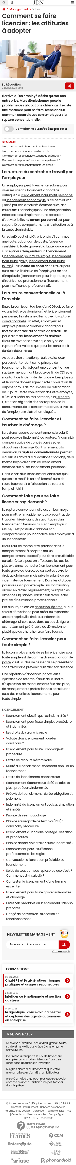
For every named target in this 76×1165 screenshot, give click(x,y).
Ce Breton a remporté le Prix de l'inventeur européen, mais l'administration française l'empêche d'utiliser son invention (34, 1060)
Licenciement (13, 709)
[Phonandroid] (56, 1160)
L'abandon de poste (32, 241)
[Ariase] (20, 1160)
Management (19, 9)
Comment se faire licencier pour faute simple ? (28, 165)
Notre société (51, 1103)
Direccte (63, 396)
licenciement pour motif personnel (47, 195)
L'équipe (36, 1103)
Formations (17, 969)
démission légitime (48, 606)
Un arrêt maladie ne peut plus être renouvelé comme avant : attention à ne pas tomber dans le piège (36, 1082)
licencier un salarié (46, 185)
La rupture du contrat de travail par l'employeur (28, 146)
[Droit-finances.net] (56, 1144)
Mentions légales (36, 1114)
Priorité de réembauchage (26, 815)
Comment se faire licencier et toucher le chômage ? (31, 156)
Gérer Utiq (38, 1111)
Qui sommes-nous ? (18, 1103)
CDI (52, 306)
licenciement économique (26, 200)
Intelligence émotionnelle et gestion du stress (33, 997)
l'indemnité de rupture (37, 377)
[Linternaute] (20, 1144)
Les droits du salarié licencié (26, 732)
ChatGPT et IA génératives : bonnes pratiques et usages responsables (33, 981)
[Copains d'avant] (20, 1152)
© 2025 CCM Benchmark (38, 1118)
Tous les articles (55, 1111)
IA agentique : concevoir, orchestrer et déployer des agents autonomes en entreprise (33, 1015)
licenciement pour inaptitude (43, 275)
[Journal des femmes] (20, 1135)
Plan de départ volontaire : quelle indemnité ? (40, 842)
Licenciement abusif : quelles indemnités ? (37, 715)
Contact (16, 1107)
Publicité (65, 1103)
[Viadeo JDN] (56, 1152)
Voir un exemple (61, 951)
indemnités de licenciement (23, 580)
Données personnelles (52, 1107)
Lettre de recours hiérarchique (29, 760)
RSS (69, 1111)
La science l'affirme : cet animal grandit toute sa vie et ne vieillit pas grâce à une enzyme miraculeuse (36, 1046)
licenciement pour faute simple (26, 256)
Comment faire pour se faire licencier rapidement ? (31, 160)
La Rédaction (11, 84)
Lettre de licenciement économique (33, 776)
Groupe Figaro (57, 1114)
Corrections (18, 1114)
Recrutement (30, 1107)
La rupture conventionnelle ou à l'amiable (25, 151)
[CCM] (56, 1135)
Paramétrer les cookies (17, 1111)
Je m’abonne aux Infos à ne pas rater (41, 128)
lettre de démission (27, 311)
